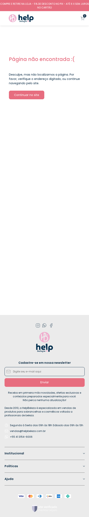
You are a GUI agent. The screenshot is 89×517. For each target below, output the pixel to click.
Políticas (11, 466)
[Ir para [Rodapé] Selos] (44, 508)
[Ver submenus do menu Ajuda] (84, 479)
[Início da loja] (21, 18)
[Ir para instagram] (38, 325)
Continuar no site (26, 95)
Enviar (44, 382)
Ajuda (9, 479)
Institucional (14, 453)
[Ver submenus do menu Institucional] (84, 453)
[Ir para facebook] (51, 325)
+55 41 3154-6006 (21, 437)
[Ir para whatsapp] (44, 325)
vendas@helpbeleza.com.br (28, 431)
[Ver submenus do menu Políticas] (84, 466)
